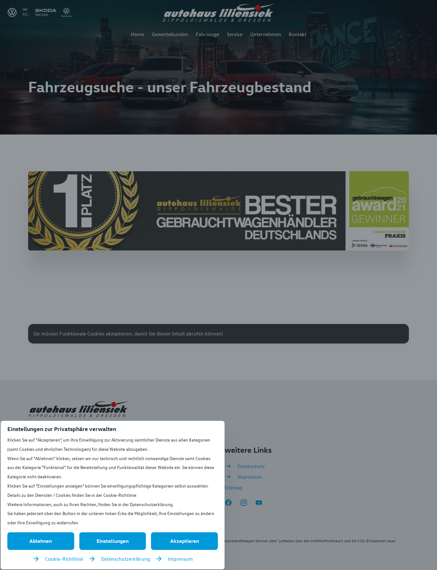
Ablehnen (40, 541)
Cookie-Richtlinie (64, 559)
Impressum (180, 559)
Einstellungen (113, 541)
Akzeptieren (184, 541)
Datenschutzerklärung (125, 559)
